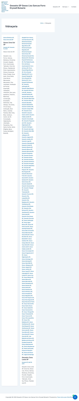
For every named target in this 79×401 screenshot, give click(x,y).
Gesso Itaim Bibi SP (27, 263)
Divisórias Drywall (26, 41)
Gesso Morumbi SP (27, 281)
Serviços (64, 7)
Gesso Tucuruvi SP (27, 316)
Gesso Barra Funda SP (28, 230)
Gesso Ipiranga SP (27, 261)
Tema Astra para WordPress (65, 397)
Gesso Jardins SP (26, 269)
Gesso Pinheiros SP (8, 37)
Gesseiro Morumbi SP (27, 151)
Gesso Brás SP (26, 234)
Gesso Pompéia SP (27, 293)
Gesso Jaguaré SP (26, 267)
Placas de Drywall (28, 348)
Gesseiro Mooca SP (27, 149)
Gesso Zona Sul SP (8, 39)
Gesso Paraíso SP (26, 285)
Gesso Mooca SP (26, 279)
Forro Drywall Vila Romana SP (27, 82)
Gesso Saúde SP (28, 307)
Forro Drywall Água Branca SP (27, 70)
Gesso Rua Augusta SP (28, 299)
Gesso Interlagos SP (27, 259)
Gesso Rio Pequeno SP (28, 297)
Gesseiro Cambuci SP (27, 106)
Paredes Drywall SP (27, 342)
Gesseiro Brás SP (28, 100)
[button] (68, 7)
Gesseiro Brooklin (26, 102)
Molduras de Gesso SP (28, 340)
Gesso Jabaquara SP (27, 265)
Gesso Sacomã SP (28, 303)
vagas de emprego (29, 354)
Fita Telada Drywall (29, 62)
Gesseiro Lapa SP (26, 141)
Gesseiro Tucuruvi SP (27, 194)
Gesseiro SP (56, 7)
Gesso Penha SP (26, 287)
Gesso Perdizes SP (27, 289)
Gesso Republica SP (27, 295)
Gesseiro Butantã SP (27, 104)
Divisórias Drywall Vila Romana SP (28, 60)
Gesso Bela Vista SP (27, 232)
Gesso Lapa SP (26, 271)
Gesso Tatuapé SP (28, 312)
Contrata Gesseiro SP (27, 39)
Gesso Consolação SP (27, 251)
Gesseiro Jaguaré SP (27, 137)
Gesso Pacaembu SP (27, 283)
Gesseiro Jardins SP (27, 139)
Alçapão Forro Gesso (27, 37)
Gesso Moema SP (28, 277)
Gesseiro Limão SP (27, 145)
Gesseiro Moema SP (27, 147)
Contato (73, 7)
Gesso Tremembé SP (27, 314)
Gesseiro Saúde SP (27, 183)
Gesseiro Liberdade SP (28, 143)
